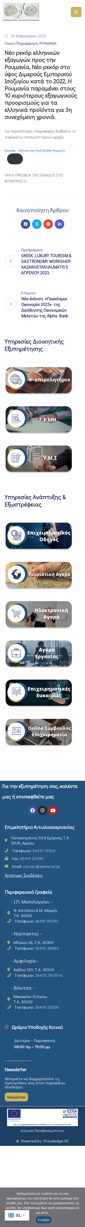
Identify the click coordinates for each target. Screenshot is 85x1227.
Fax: (27, 858)
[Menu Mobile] (76, 12)
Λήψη (15, 159)
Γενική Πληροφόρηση (21, 43)
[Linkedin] (59, 224)
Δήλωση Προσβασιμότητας (42, 1130)
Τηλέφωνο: (33, 850)
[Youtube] (52, 810)
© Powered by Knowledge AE (42, 1141)
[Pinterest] (48, 224)
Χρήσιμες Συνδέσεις (24, 875)
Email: (36, 866)
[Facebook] (25, 224)
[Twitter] (37, 224)
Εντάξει (44, 1220)
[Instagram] (42, 810)
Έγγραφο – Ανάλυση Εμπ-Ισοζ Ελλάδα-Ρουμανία (35, 150)
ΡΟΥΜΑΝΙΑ (47, 43)
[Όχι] (79, 1207)
